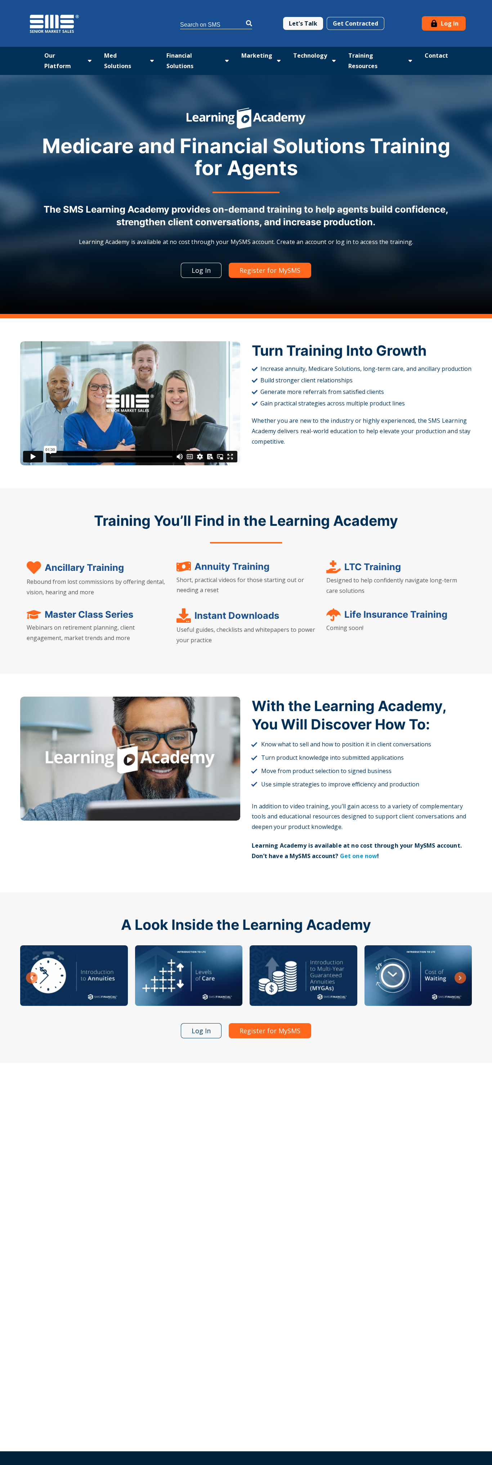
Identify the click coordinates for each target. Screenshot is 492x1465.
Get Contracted (355, 23)
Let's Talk (303, 23)
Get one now (358, 856)
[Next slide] (460, 978)
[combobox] (216, 24)
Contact (436, 55)
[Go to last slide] (31, 978)
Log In (449, 23)
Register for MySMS (270, 270)
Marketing (256, 55)
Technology (310, 55)
